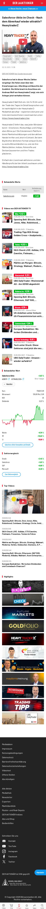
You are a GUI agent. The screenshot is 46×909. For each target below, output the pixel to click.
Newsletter (7, 797)
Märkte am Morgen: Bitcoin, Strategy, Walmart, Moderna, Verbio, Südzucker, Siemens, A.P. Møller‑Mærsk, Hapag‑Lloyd (23, 543)
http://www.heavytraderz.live (15, 166)
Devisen (5, 62)
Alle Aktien (7, 788)
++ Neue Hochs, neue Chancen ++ (23, 8)
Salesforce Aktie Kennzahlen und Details (17, 445)
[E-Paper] (19, 906)
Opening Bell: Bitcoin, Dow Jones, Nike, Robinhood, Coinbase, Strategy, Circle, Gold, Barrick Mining (22, 522)
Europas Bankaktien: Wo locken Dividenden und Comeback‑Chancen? (21, 565)
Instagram (13, 851)
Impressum (7, 748)
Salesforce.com (8, 196)
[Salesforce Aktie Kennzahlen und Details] (23, 416)
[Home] (27, 906)
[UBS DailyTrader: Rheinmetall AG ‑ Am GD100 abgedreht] (23, 280)
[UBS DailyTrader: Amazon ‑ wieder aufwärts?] (23, 359)
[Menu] (42, 3)
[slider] (10, 51)
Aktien (17, 59)
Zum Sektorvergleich (11, 474)
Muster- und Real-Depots (13, 810)
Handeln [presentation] (40, 872)
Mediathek (6, 793)
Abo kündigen (8, 779)
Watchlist (9, 384)
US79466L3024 (16, 379)
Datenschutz (7, 757)
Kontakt (12, 841)
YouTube (12, 846)
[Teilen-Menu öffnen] (34, 906)
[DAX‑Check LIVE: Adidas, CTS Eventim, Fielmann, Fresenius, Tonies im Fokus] (23, 249)
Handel (30, 56)
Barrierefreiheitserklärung (14, 761)
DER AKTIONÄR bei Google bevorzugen (17, 74)
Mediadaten (7, 744)
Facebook (12, 856)
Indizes (25, 59)
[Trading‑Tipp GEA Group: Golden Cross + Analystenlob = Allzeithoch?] (23, 233)
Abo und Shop (8, 819)
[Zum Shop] (11, 906)
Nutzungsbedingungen (12, 753)
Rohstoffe (33, 59)
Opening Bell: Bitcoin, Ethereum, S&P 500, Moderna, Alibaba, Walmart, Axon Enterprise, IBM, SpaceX (22, 554)
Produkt (13, 62)
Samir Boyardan (20, 56)
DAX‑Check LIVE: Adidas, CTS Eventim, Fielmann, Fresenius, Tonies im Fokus (19, 532)
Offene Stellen (8, 774)
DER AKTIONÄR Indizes (12, 814)
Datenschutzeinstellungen (14, 766)
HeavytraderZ (7, 56)
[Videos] (4, 906)
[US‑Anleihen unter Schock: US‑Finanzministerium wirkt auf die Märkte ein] (23, 312)
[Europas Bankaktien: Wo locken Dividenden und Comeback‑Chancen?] (23, 328)
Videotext (6, 770)
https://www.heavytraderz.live (16, 118)
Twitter (11, 861)
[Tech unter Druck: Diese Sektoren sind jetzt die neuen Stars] (23, 344)
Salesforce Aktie (8, 376)
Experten (6, 801)
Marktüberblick (8, 806)
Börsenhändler (7, 59)
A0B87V (5, 379)
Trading (38, 56)
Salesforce (23, 62)
